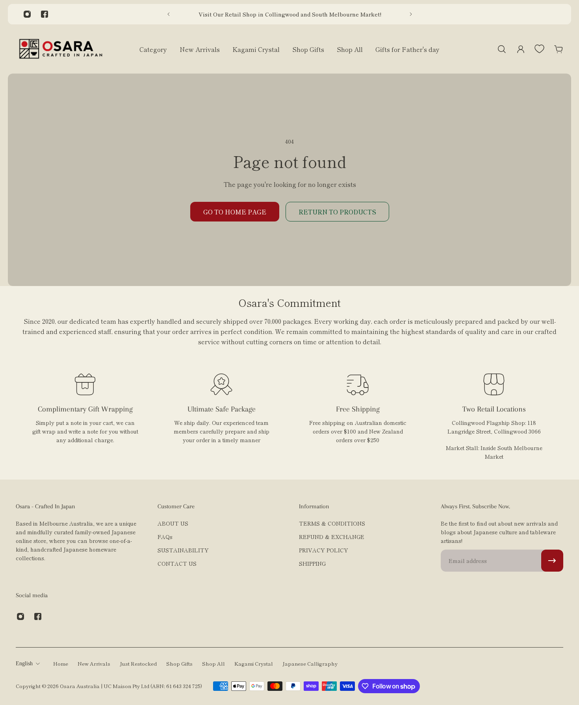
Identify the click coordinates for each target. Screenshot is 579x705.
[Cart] (558, 49)
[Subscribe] (552, 561)
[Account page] (520, 49)
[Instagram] (27, 14)
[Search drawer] (501, 49)
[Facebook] (44, 14)
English (24, 663)
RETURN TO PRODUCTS (337, 211)
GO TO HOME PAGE (234, 211)
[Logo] (61, 49)
